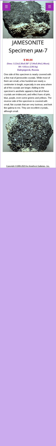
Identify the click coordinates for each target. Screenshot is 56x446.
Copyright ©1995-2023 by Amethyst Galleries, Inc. (28, 166)
